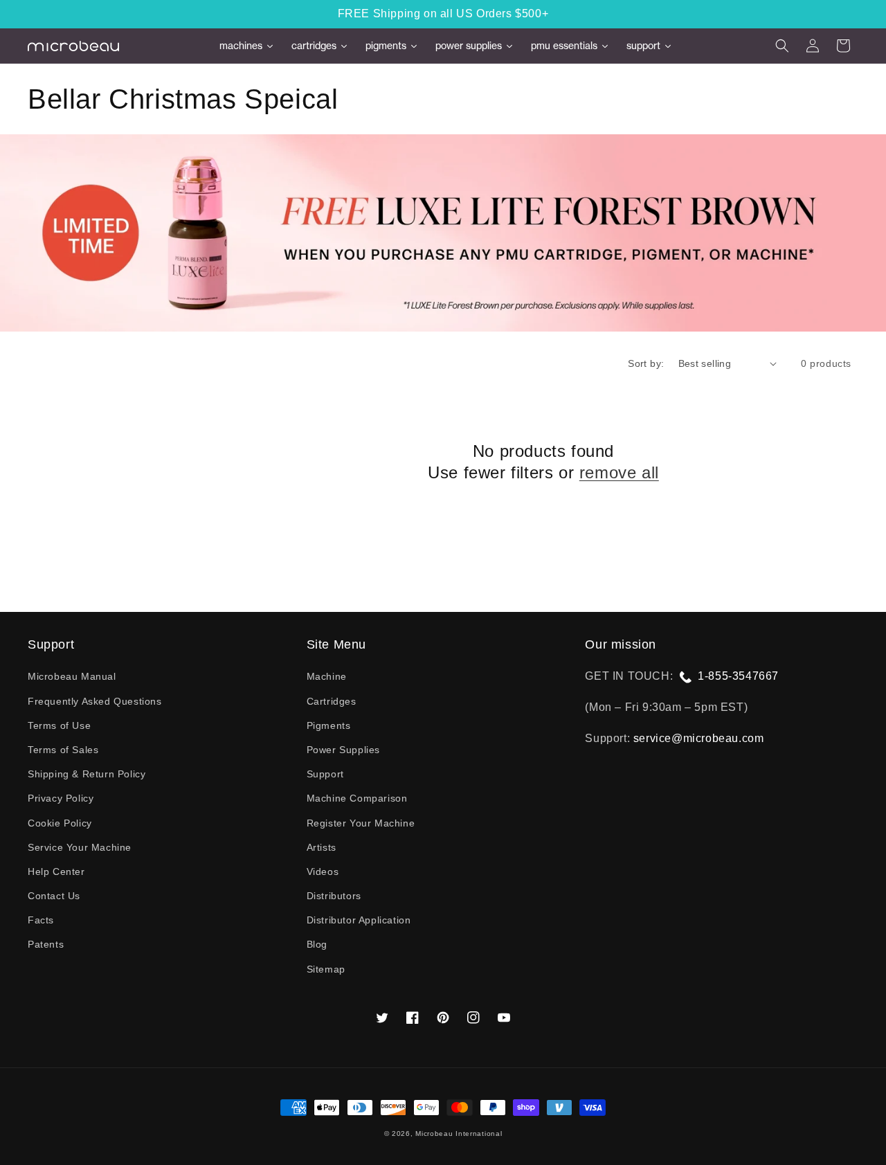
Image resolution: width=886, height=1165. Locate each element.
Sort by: (646, 363)
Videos (323, 871)
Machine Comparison (357, 798)
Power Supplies (343, 749)
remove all (619, 472)
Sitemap (326, 969)
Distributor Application (359, 919)
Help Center (56, 871)
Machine (327, 676)
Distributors (334, 895)
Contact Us (54, 895)
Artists (321, 847)
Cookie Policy (60, 823)
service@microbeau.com (698, 738)
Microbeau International (458, 1133)
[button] (782, 45)
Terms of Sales (63, 749)
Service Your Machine (80, 847)
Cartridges (331, 701)
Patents (46, 944)
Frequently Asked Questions (95, 701)
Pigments (329, 725)
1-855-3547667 (738, 676)
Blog (317, 944)
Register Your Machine (361, 823)
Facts (41, 919)
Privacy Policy (60, 798)
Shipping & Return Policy (86, 773)
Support (325, 773)
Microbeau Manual (72, 676)
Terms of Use (59, 725)
